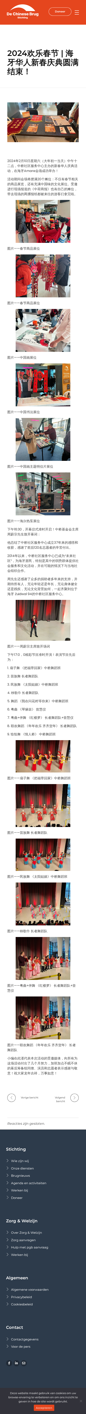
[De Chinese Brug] (25, 11)
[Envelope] (24, 1363)
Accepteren (44, 1407)
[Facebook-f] (9, 1363)
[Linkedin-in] (16, 1363)
